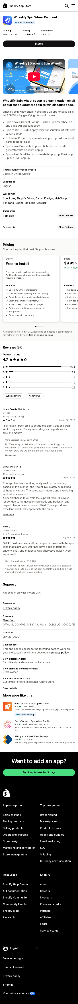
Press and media (50, 904)
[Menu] (73, 6)
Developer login (13, 958)
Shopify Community (15, 897)
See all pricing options (41, 335)
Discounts (9, 227)
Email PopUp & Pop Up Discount (32, 703)
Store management (15, 854)
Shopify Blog (11, 910)
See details (10, 688)
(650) (32, 34)
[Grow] (40, 326)
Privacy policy (11, 608)
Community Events (15, 904)
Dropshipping (48, 814)
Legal (43, 923)
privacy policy (60, 652)
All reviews (34, 395)
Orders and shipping (15, 834)
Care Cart (46, 34)
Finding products (13, 821)
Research (9, 917)
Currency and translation (55, 861)
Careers (45, 890)
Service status (49, 930)
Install (39, 43)
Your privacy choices (16, 993)
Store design (11, 841)
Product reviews (50, 828)
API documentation (15, 890)
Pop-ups (8, 215)
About (44, 884)
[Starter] (35, 326)
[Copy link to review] (28, 409)
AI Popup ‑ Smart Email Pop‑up (31, 736)
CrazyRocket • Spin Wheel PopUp (32, 721)
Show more (10, 455)
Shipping (45, 854)
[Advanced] (42, 326)
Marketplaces (48, 821)
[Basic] (38, 326)
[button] (39, 709)
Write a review (13, 395)
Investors (46, 897)
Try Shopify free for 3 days (39, 772)
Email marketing (50, 841)
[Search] (67, 6)
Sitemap (8, 984)
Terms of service (13, 967)
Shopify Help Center (15, 884)
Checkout (9, 198)
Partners (45, 910)
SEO (42, 847)
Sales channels (12, 814)
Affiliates (45, 917)
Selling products (13, 828)
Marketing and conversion (19, 847)
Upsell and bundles (52, 834)
